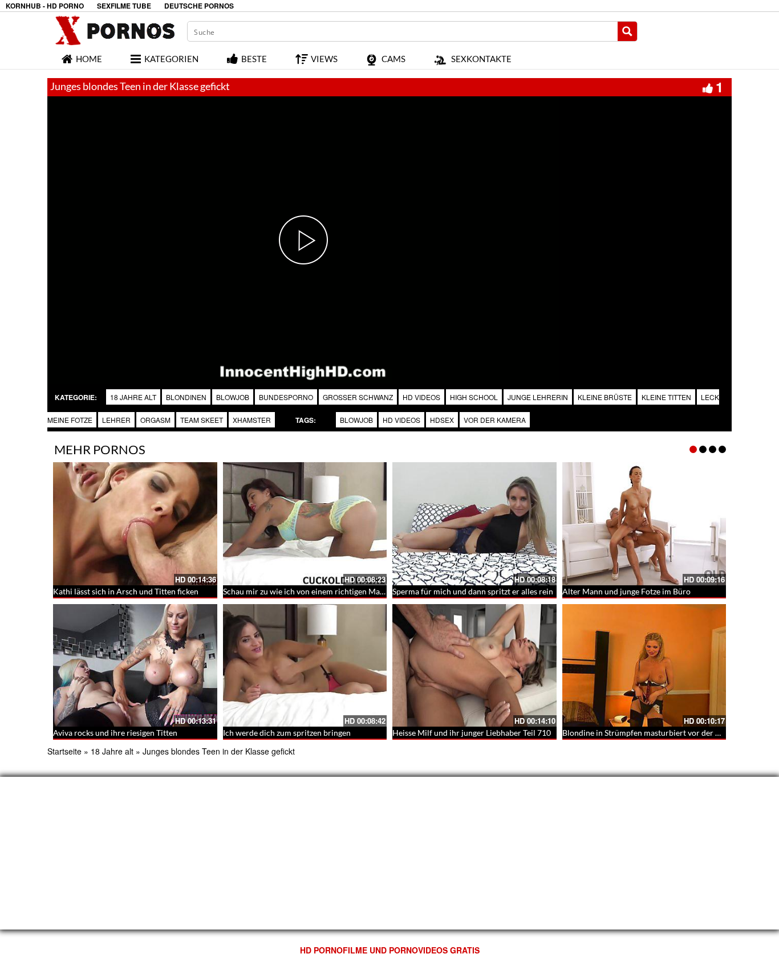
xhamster (252, 420)
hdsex (442, 420)
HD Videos (421, 397)
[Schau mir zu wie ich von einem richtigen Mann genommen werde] (305, 523)
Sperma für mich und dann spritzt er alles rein (472, 591)
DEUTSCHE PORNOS (199, 6)
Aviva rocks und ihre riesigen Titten (115, 732)
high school (474, 397)
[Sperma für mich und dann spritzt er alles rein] (474, 523)
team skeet (201, 420)
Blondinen (186, 397)
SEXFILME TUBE (124, 6)
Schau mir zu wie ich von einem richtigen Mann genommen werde (338, 591)
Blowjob (232, 397)
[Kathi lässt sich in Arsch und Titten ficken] (135, 523)
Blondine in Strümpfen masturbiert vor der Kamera (652, 732)
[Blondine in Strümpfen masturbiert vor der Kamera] (644, 665)
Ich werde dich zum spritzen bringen (287, 732)
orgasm (155, 420)
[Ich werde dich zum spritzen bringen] (305, 665)
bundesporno (286, 397)
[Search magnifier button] (627, 31)
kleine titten (666, 397)
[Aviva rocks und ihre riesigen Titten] (135, 665)
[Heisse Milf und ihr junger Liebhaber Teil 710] (474, 665)
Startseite (64, 751)
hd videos (401, 420)
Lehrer (116, 420)
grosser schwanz (358, 397)
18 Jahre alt (133, 397)
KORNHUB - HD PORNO (45, 6)
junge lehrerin (538, 397)
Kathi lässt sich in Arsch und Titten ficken (125, 591)
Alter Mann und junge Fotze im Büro (626, 591)
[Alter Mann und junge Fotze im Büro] (644, 523)
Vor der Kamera (495, 420)
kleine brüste (605, 397)
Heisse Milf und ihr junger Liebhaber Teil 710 (471, 732)
